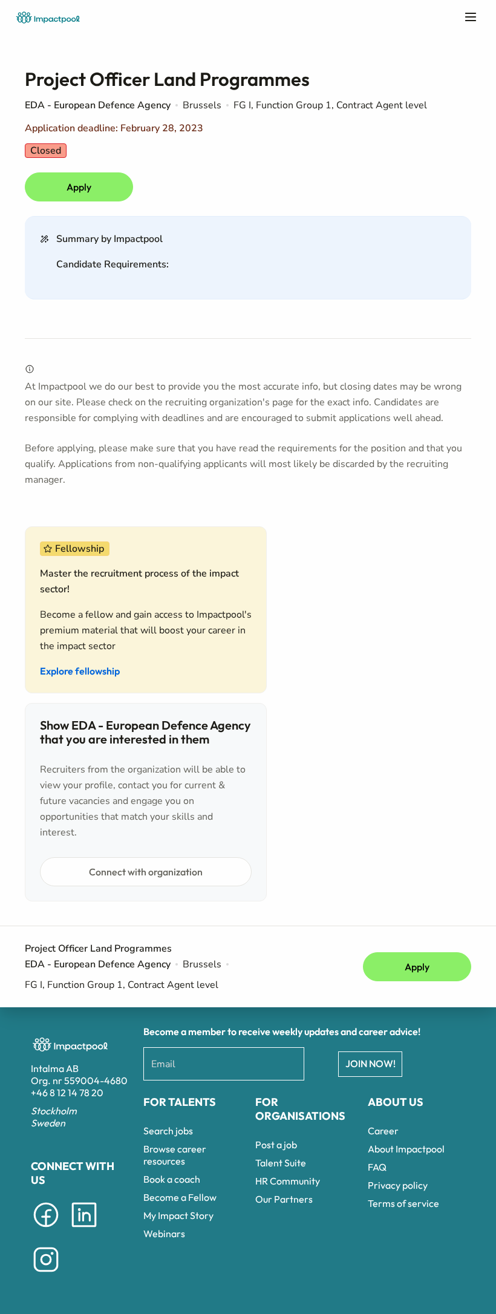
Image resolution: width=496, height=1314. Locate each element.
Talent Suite (280, 1163)
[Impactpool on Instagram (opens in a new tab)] (46, 1274)
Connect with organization (146, 872)
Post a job (276, 1145)
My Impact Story (178, 1215)
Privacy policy (398, 1185)
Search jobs (168, 1131)
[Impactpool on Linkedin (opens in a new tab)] (84, 1229)
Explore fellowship (80, 671)
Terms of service (403, 1203)
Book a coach (171, 1179)
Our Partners (284, 1199)
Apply (79, 187)
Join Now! (370, 1063)
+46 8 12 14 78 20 (67, 1093)
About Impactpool (406, 1149)
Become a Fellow (180, 1197)
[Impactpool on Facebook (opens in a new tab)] (46, 1229)
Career (383, 1131)
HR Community (287, 1181)
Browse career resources (174, 1155)
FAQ (377, 1167)
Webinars (164, 1233)
